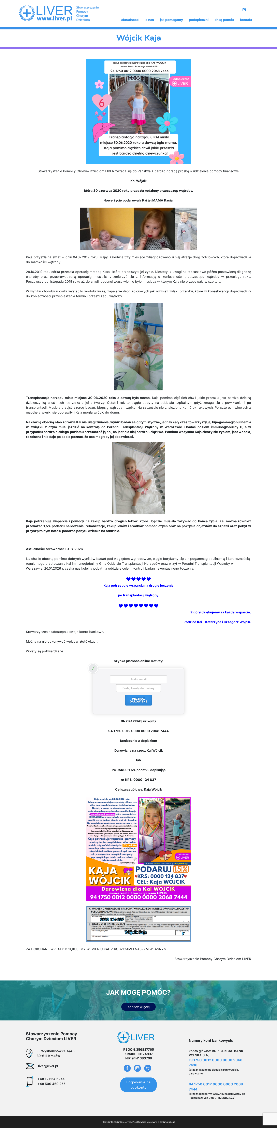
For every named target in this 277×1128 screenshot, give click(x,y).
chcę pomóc (224, 20)
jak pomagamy (171, 20)
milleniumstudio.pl (166, 1122)
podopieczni (198, 20)
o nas (149, 20)
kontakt (246, 20)
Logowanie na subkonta (138, 1085)
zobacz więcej (139, 1007)
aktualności (130, 20)
